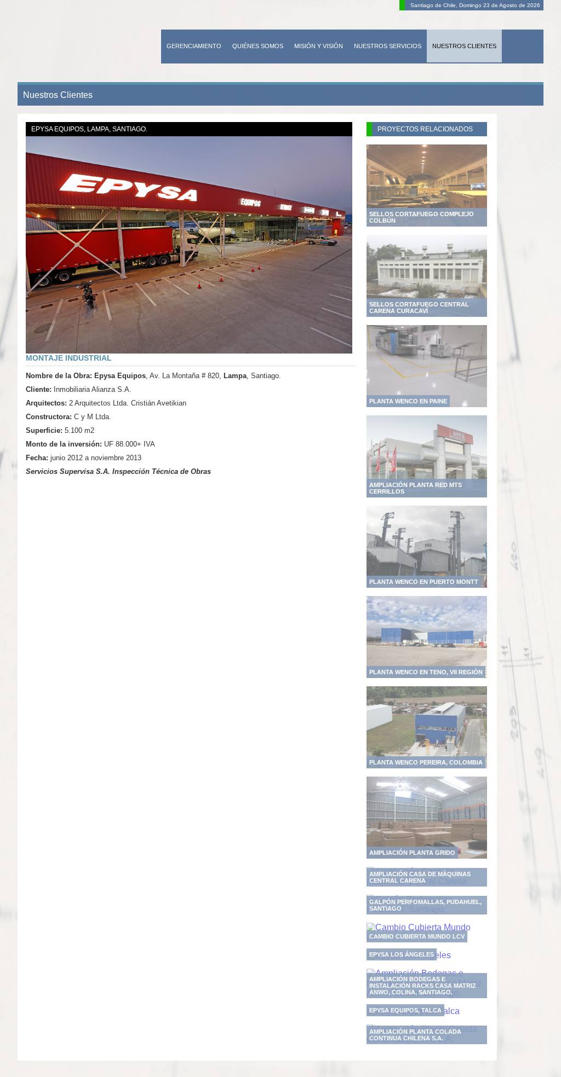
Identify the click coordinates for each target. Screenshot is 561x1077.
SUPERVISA (87, 43)
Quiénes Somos (257, 46)
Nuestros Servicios (387, 46)
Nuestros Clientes (464, 46)
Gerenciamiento (194, 46)
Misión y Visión (318, 46)
